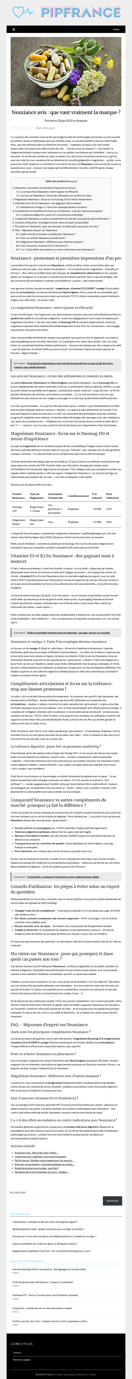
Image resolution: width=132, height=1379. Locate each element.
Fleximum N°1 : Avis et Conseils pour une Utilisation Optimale (45, 1295)
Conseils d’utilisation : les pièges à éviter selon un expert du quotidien (50, 222)
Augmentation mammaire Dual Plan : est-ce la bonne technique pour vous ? (51, 1250)
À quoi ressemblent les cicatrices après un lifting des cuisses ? (45, 1243)
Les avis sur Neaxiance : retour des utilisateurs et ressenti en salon (53, 195)
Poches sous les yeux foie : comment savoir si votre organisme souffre (49, 1321)
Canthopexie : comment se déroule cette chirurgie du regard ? (45, 1221)
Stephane (81, 120)
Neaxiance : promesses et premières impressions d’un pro (44, 187)
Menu (116, 29)
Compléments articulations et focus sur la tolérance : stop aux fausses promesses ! (57, 210)
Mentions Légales (22, 1359)
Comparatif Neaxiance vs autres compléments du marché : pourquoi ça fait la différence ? (61, 218)
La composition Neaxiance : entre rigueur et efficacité (47, 191)
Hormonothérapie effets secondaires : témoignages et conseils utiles (49, 1269)
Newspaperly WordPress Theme (79, 1374)
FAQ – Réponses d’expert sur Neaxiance (34, 230)
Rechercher (18, 1192)
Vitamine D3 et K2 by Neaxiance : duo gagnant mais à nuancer (46, 203)
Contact (17, 1352)
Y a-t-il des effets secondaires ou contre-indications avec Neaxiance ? (55, 249)
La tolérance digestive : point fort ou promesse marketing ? (50, 214)
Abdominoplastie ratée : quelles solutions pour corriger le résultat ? (48, 1229)
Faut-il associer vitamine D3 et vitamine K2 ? (42, 245)
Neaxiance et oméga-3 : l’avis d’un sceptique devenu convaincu (51, 207)
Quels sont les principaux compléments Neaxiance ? (46, 234)
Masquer (72, 181)
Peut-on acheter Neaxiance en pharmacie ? (41, 237)
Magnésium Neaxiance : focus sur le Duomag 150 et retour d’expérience (52, 199)
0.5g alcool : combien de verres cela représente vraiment (42, 1308)
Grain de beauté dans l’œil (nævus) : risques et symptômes (42, 1282)
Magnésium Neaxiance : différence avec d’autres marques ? (50, 241)
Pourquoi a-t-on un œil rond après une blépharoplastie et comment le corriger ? (54, 1236)
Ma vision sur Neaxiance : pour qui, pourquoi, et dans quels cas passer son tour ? (55, 226)
